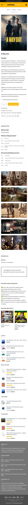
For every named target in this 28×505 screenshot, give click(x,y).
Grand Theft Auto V (5, 325)
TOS (6, 499)
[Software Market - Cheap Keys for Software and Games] (14, 5)
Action (4, 112)
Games (14, 9)
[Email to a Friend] (13, 116)
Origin (19, 9)
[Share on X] (7, 116)
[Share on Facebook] (5, 116)
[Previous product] (15, 12)
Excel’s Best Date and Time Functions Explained (14, 470)
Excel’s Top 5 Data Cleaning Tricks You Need (15, 474)
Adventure (8, 112)
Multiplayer (19, 112)
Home (8, 9)
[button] (2, 4)
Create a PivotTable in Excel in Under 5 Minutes (14, 460)
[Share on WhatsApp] (2, 116)
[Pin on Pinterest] (15, 116)
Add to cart (13, 104)
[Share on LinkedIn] (18, 116)
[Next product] (12, 12)
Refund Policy (14, 500)
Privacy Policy (11, 499)
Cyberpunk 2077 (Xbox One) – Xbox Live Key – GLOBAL (20, 326)
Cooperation (13, 112)
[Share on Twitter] (10, 116)
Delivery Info (19, 499)
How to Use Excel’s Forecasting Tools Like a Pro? (15, 465)
